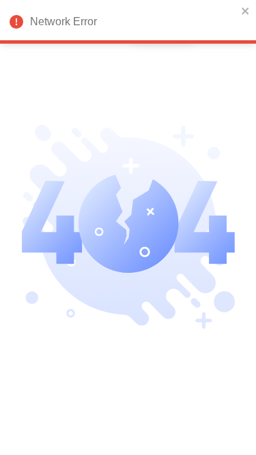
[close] (246, 10)
